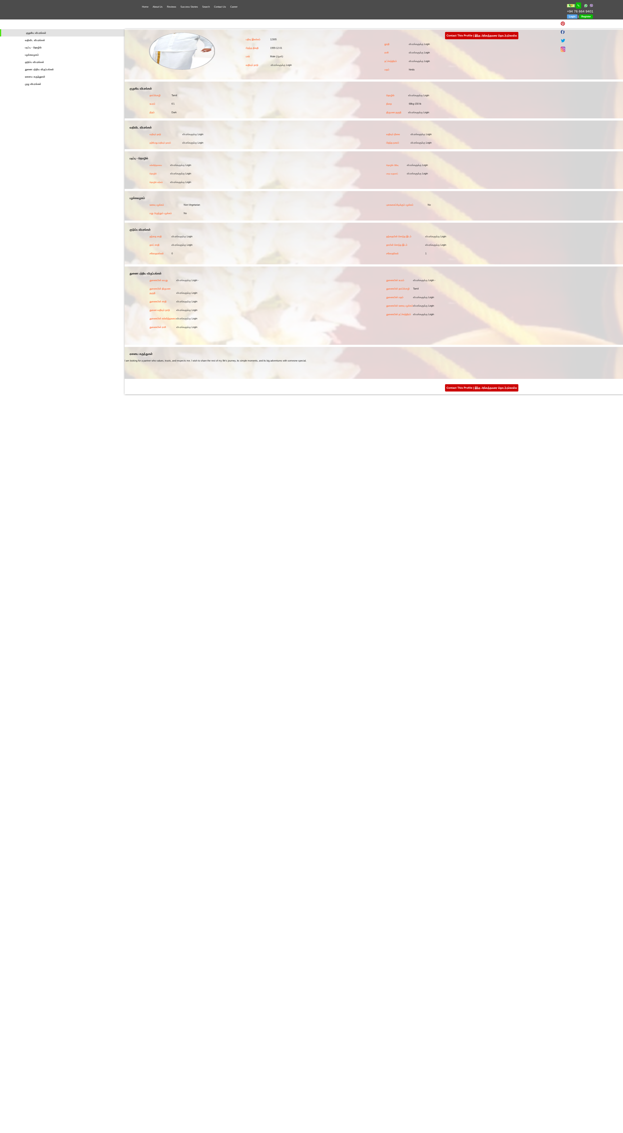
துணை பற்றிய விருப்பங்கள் (39, 69)
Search (206, 6)
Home (145, 6)
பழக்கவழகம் (32, 54)
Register (586, 16)
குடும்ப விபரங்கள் (34, 62)
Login (572, 16)
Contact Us (220, 6)
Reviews (171, 6)
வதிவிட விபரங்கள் (35, 40)
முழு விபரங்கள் (33, 84)
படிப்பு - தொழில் (33, 47)
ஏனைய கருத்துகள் (35, 76)
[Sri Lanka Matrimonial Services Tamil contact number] (578, 5)
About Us (158, 6)
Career (234, 6)
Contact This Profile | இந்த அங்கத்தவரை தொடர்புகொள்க (481, 35)
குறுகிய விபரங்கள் (36, 32)
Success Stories (189, 6)
